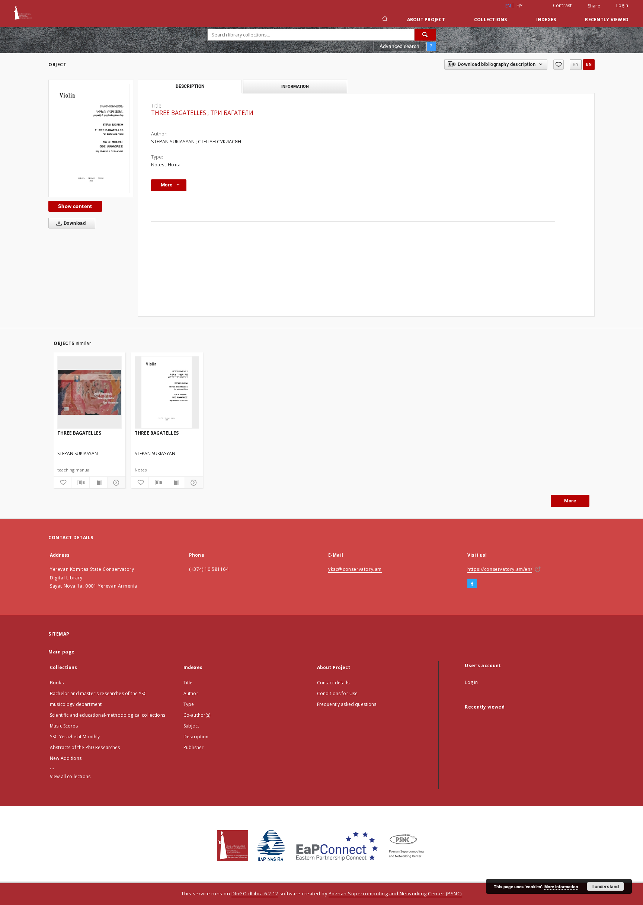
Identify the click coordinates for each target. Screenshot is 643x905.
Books (57, 682)
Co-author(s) (197, 715)
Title (188, 682)
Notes (157, 165)
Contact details (333, 682)
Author (190, 693)
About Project (426, 19)
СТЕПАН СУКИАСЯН (219, 141)
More (570, 500)
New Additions (65, 758)
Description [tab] (190, 86)
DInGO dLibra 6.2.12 (254, 893)
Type (188, 704)
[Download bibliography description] (80, 482)
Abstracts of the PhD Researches (85, 747)
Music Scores (64, 726)
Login (622, 5)
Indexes (546, 19)
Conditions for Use (337, 693)
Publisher (193, 747)
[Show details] (115, 482)
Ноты (174, 165)
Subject (191, 726)
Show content (75, 206)
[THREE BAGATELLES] (91, 138)
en (589, 64)
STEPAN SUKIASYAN (173, 141)
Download (74, 223)
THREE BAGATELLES (79, 433)
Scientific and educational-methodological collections (107, 715)
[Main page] (384, 19)
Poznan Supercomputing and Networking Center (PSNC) (395, 893)
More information (561, 886)
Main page (61, 652)
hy (519, 5)
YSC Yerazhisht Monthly (75, 736)
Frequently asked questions (347, 704)
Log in (471, 682)
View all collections (70, 776)
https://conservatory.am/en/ (499, 569)
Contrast (562, 5)
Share (594, 6)
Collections (490, 19)
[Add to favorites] (558, 65)
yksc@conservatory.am (355, 569)
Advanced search (399, 46)
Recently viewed (606, 19)
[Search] (425, 35)
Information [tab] (295, 86)
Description (196, 736)
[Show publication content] (98, 482)
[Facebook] (472, 584)
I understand (605, 886)
